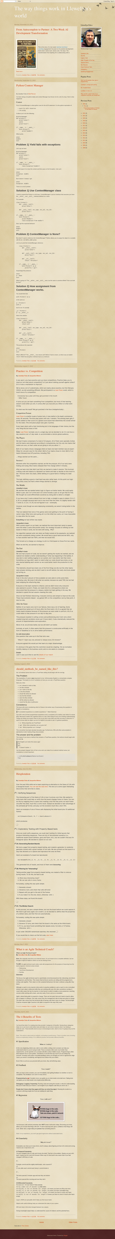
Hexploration (23, 774)
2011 (84, 140)
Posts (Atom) (25, 1226)
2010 (84, 142)
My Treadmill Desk (86, 87)
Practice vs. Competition (29, 371)
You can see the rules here (39, 786)
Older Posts (73, 1222)
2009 (84, 145)
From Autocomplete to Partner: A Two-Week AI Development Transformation (42, 31)
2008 (84, 147)
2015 (84, 130)
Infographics (84, 69)
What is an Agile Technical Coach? (35, 949)
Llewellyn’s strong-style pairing (89, 84)
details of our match (46, 655)
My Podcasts (84, 65)
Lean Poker (59, 390)
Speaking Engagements (87, 71)
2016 (84, 128)
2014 (84, 133)
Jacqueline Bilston (35, 375)
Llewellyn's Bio (84, 53)
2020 (84, 118)
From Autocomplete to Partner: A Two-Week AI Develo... (92, 108)
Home (41, 1222)
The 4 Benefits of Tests (28, 1016)
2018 (84, 123)
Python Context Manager (29, 85)
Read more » (19, 71)
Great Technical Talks (86, 67)
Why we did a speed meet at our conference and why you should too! (90, 94)
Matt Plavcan (32, 94)
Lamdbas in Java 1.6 (86, 91)
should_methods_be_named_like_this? (37, 669)
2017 (84, 125)
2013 (84, 135)
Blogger (65, 1235)
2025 (84, 104)
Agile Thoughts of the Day (87, 60)
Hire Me (83, 55)
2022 (84, 113)
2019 (84, 120)
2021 (84, 115)
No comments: (41, 75)
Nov (85, 106)
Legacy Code (84, 58)
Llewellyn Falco (23, 375)
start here (49, 935)
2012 (84, 138)
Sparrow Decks (85, 62)
